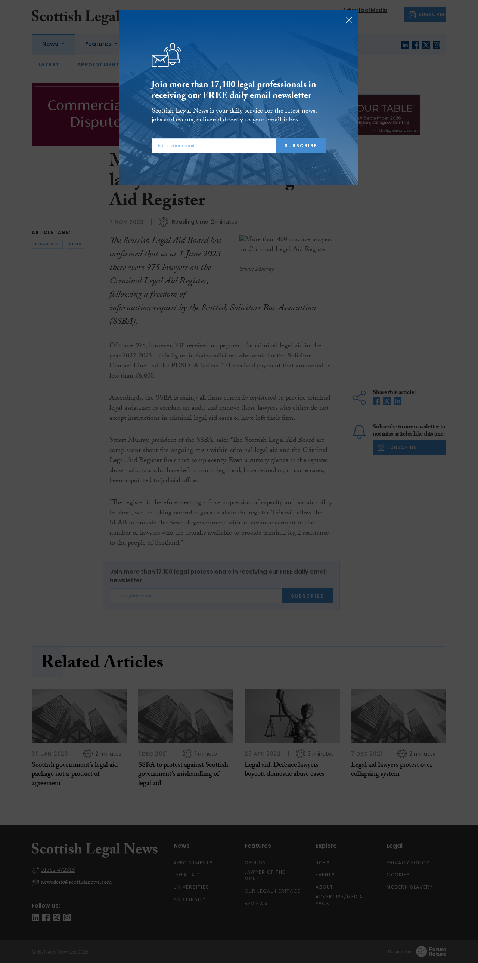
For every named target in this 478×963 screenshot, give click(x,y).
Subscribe (301, 145)
